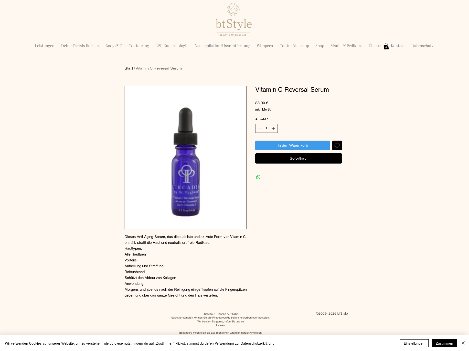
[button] (386, 46)
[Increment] (274, 128)
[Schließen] (463, 343)
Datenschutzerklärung (258, 343)
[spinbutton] (266, 128)
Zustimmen (444, 343)
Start (129, 68)
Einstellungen (414, 343)
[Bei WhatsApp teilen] (258, 177)
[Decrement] (259, 128)
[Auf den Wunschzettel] (337, 145)
